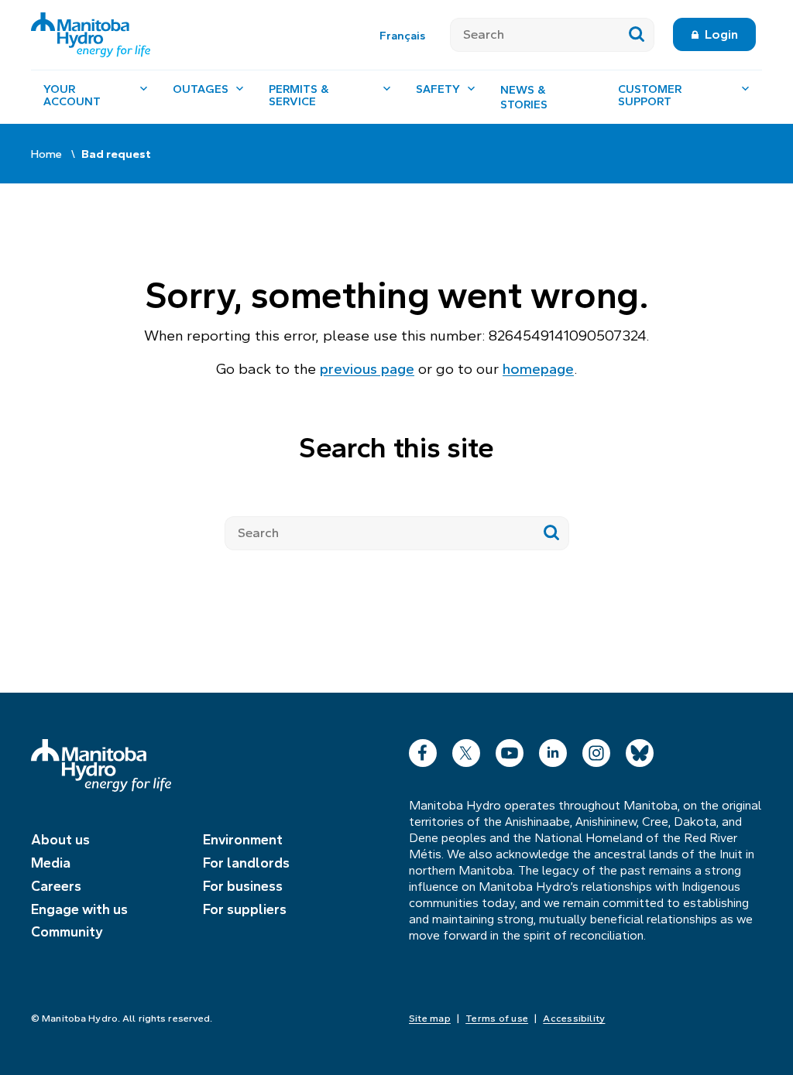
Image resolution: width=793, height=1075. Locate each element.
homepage (538, 369)
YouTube (510, 749)
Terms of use (496, 1018)
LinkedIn (553, 749)
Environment (243, 839)
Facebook (423, 749)
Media (50, 863)
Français (402, 35)
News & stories (524, 97)
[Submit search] (637, 35)
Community (67, 932)
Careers (56, 886)
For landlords (246, 863)
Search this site (396, 448)
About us (60, 839)
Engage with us (79, 909)
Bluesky (640, 749)
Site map (430, 1018)
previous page (367, 369)
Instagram (596, 749)
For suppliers (245, 909)
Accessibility (574, 1018)
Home (46, 154)
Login (721, 34)
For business (243, 886)
